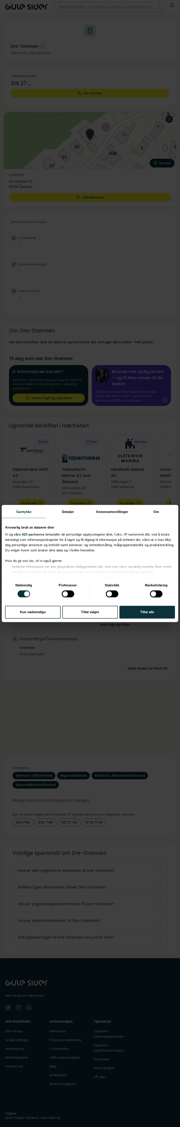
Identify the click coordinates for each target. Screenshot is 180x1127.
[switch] (68, 593)
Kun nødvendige (32, 612)
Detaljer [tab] (68, 512)
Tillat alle (147, 612)
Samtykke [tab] (23, 512)
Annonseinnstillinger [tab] (112, 512)
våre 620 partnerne (29, 534)
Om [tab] (156, 512)
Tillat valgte (90, 612)
